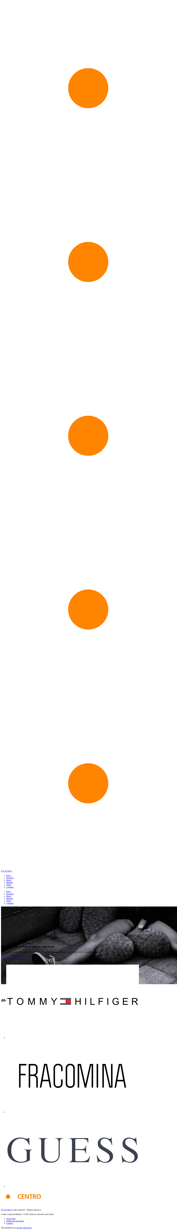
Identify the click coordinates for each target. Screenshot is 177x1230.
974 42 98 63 (6, 871)
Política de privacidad (15, 1221)
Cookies (9, 1223)
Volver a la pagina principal (12, 959)
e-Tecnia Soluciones (23, 1228)
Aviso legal (10, 1219)
